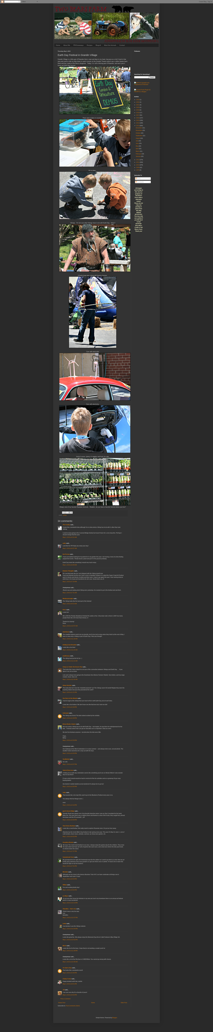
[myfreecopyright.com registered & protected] (144, 84)
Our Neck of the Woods (70, 698)
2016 (138, 118)
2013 (138, 125)
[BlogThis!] (65, 513)
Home (58, 45)
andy (64, 543)
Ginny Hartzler (67, 685)
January (138, 156)
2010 (138, 165)
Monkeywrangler (68, 598)
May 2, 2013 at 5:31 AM (70, 537)
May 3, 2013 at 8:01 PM (70, 984)
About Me (66, 45)
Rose (64, 609)
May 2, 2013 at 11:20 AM (70, 650)
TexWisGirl (66, 759)
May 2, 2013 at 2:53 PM (70, 740)
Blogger (114, 1017)
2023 (138, 99)
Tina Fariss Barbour (69, 826)
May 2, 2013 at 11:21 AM (70, 661)
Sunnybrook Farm (68, 857)
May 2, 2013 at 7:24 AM (70, 581)
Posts (138, 178)
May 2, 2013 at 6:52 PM (70, 836)
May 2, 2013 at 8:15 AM (70, 603)
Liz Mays (65, 896)
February (139, 154)
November (139, 130)
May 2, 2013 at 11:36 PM (70, 950)
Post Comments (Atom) (73, 1006)
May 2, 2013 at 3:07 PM (70, 764)
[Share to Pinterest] (71, 513)
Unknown (66, 713)
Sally (64, 792)
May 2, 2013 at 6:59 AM (70, 565)
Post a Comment (65, 999)
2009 (138, 167)
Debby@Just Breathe (69, 645)
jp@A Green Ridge (68, 811)
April (137, 148)
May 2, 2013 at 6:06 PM (70, 820)
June (137, 143)
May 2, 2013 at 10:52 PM (70, 939)
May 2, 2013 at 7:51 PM (70, 866)
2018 (138, 112)
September (139, 135)
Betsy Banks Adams (69, 724)
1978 (138, 170)
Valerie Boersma (68, 770)
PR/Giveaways (78, 45)
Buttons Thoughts (68, 571)
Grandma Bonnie (68, 842)
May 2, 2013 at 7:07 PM (70, 851)
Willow (65, 885)
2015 (138, 120)
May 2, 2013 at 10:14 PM (70, 903)
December (139, 128)
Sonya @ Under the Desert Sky (72, 667)
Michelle (65, 872)
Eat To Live (66, 554)
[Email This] (63, 513)
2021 (138, 105)
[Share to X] (67, 513)
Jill (63, 990)
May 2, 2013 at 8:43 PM (70, 879)
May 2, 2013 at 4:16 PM (70, 805)
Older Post (124, 1002)
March (138, 151)
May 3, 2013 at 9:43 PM (70, 995)
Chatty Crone (67, 979)
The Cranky (66, 524)
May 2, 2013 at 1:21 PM (70, 692)
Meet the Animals (110, 45)
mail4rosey (66, 656)
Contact (122, 45)
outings (65, 515)
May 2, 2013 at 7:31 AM (70, 592)
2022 (138, 102)
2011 (138, 162)
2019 (138, 110)
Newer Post (61, 1002)
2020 (138, 107)
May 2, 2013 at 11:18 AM (70, 639)
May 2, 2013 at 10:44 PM (70, 928)
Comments (140, 182)
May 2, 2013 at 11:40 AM (70, 679)
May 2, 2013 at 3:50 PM (70, 786)
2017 (138, 115)
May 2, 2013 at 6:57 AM (70, 548)
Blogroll (98, 45)
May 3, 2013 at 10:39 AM (70, 962)
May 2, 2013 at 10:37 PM (70, 917)
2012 (138, 160)
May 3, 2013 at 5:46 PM (70, 973)
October (138, 133)
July (137, 141)
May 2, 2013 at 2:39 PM (70, 718)
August (138, 138)
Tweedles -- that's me (69, 909)
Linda (64, 923)
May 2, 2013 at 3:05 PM (70, 753)
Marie (65, 945)
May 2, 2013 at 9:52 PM (70, 890)
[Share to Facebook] (69, 513)
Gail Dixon (66, 632)
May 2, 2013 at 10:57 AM (70, 626)
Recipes (89, 45)
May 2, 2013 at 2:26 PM (70, 707)
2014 (138, 123)
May (137, 146)
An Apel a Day (67, 968)
